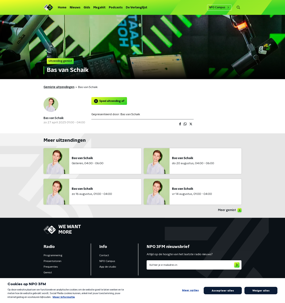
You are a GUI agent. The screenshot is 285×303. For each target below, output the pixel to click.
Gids (87, 7)
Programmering (53, 255)
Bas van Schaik (54, 118)
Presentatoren (52, 261)
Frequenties (51, 266)
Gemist (48, 272)
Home (62, 7)
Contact (104, 255)
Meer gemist (227, 210)
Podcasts (116, 7)
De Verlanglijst (136, 7)
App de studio (107, 266)
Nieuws (75, 7)
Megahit (99, 7)
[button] (238, 7)
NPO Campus (217, 7)
